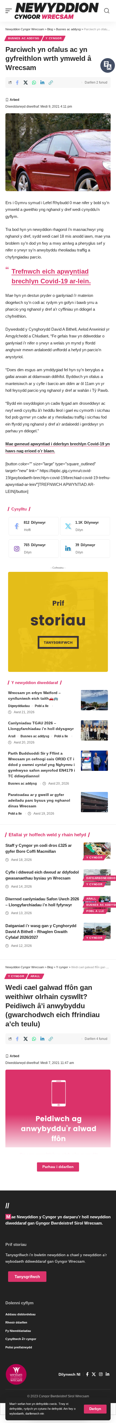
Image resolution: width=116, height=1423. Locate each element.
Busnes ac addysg (23, 38)
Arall (11, 736)
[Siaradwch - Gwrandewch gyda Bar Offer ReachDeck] (107, 65)
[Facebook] (32, 526)
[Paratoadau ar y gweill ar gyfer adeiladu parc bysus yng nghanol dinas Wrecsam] (94, 802)
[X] (84, 526)
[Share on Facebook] (17, 82)
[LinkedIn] (84, 548)
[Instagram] (32, 548)
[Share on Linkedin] (42, 82)
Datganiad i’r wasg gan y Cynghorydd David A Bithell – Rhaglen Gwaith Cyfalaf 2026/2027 (40, 931)
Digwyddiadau (19, 706)
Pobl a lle (42, 706)
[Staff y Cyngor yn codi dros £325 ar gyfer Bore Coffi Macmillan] (97, 850)
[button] (95, 1409)
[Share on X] (25, 82)
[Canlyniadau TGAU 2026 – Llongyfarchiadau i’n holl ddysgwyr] (94, 730)
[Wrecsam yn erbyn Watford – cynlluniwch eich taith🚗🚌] (94, 700)
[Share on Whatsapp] (34, 82)
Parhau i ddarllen (58, 1167)
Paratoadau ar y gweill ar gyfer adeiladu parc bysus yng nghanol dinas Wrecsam (39, 800)
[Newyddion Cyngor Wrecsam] (57, 11)
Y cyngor (54, 38)
